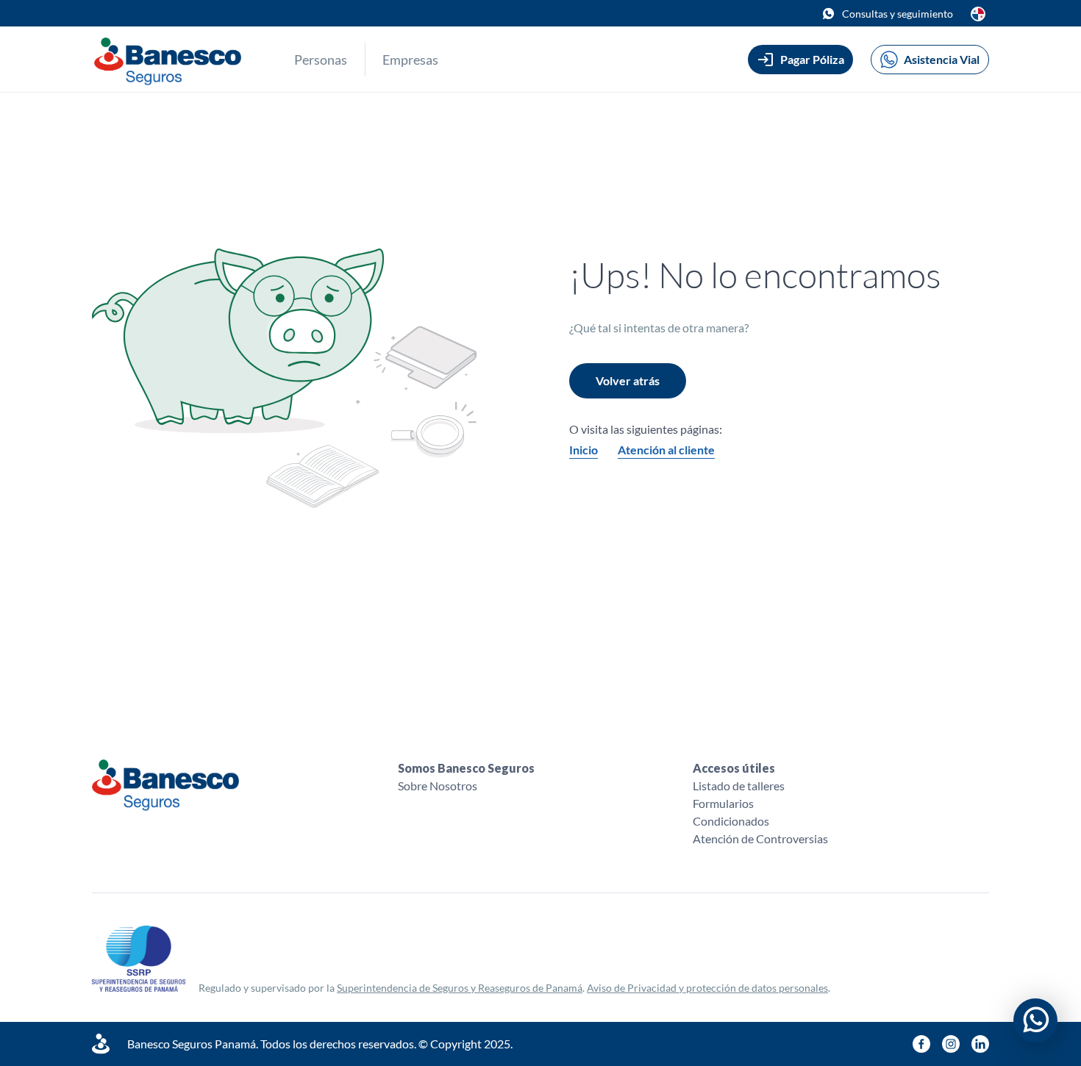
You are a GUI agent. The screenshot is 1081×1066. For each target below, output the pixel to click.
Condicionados (731, 821)
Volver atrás (628, 380)
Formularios (723, 803)
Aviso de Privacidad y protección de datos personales (707, 987)
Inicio (583, 450)
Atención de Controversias (760, 838)
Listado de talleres (739, 786)
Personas (320, 59)
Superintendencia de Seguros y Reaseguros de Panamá (459, 987)
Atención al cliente (666, 450)
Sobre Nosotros (437, 786)
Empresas (410, 59)
